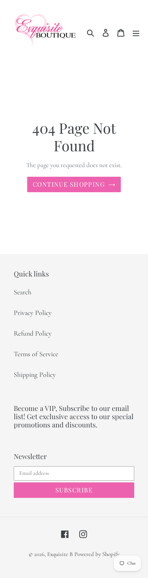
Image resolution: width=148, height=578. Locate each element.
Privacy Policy (33, 313)
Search (22, 292)
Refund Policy (33, 333)
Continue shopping (69, 184)
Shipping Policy (35, 375)
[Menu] (136, 32)
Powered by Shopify (96, 554)
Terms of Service (36, 354)
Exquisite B (60, 554)
